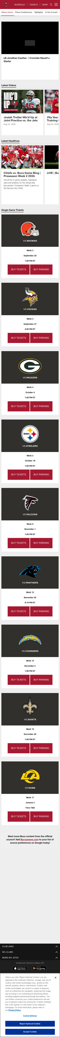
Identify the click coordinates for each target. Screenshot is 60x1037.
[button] (30, 43)
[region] (30, 1006)
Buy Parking (40, 269)
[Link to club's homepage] (5, 3)
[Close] (55, 980)
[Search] (51, 4)
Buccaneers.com (30, 835)
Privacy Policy (36, 1010)
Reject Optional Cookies (30, 1024)
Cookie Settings (30, 1016)
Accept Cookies (30, 1032)
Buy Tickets (19, 269)
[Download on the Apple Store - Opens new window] (20, 964)
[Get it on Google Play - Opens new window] (39, 965)
